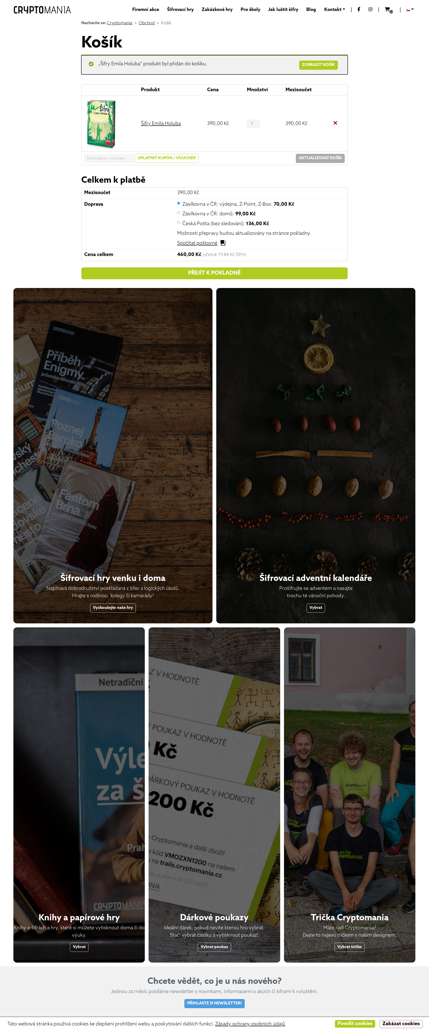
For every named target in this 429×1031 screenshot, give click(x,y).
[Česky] (410, 10)
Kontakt (332, 10)
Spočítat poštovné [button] (197, 243)
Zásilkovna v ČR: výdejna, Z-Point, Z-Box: (238, 204)
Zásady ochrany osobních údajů (250, 1024)
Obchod (147, 23)
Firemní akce (145, 10)
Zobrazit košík (318, 65)
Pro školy (250, 10)
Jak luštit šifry (283, 10)
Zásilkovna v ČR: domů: (219, 214)
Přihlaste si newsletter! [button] (214, 1003)
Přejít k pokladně (214, 273)
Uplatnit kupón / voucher (167, 158)
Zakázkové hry (217, 10)
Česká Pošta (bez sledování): (225, 224)
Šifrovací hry (180, 10)
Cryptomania (119, 23)
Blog (311, 10)
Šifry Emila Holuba (161, 123)
